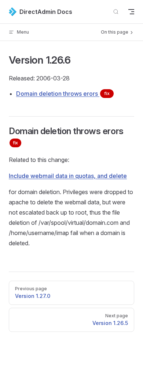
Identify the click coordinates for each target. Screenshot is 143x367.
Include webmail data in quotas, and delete (68, 175)
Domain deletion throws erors (63, 93)
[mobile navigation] (131, 11)
